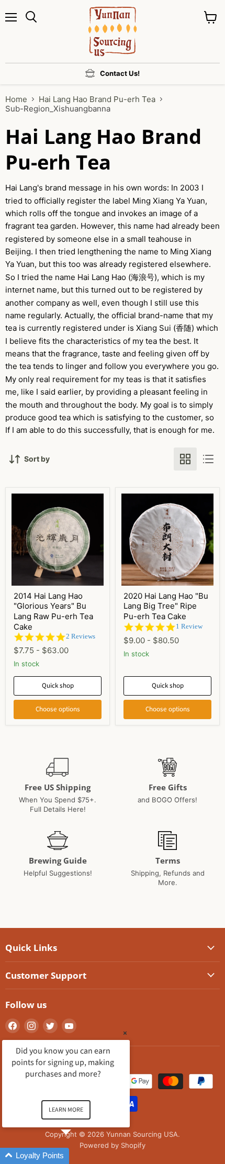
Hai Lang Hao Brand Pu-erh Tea (97, 99)
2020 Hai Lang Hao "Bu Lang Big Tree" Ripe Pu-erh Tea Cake (165, 606)
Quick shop (58, 685)
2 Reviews (80, 636)
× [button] (125, 1033)
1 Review (189, 626)
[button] (78, 1156)
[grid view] (185, 459)
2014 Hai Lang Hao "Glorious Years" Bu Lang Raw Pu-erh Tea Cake (53, 611)
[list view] (208, 459)
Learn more (66, 1109)
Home (16, 99)
